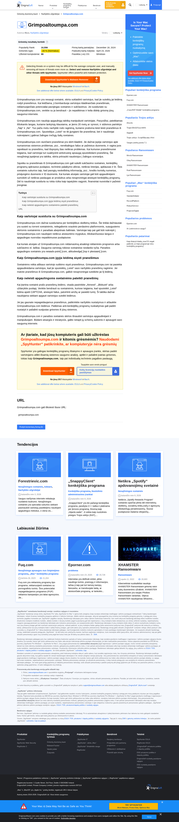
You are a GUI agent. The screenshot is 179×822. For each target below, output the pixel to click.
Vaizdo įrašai (52, 749)
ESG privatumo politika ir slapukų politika (146, 754)
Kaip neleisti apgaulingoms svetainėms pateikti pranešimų (50, 205)
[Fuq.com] (39, 549)
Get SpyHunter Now (138, 73)
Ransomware (125, 575)
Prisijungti (157, 5)
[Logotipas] (25, 5)
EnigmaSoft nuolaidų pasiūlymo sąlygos (149, 760)
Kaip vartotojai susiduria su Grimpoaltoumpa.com (46, 197)
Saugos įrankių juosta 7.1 (137, 143)
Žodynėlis (50, 753)
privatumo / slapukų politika (26, 650)
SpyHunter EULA (143, 739)
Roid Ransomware (134, 170)
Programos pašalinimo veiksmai (36, 778)
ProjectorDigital (133, 211)
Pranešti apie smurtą (115, 752)
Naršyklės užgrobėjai (50, 14)
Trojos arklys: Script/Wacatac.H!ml (140, 138)
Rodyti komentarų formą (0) (31, 427)
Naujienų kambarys (114, 739)
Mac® (86, 86)
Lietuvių (142, 5)
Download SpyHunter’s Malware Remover (66, 79)
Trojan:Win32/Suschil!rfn (136, 128)
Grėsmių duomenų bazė (27, 14)
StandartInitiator (133, 196)
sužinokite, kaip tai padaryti (36, 721)
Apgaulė (130, 133)
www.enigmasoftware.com (37, 672)
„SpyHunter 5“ (82, 739)
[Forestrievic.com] (39, 465)
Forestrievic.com (33, 481)
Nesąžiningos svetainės (30, 487)
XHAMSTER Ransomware (137, 105)
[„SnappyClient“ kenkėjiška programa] (89, 465)
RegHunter (81, 750)
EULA (77, 91)
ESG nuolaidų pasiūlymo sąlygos (146, 766)
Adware (48, 487)
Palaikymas (82, 5)
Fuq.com (130, 100)
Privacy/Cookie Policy (93, 91)
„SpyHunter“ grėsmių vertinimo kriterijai (65, 778)
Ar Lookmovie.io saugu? (136, 229)
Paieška (130, 5)
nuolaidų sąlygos (92, 705)
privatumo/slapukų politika (75, 705)
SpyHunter (21, 739)
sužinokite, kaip (80, 650)
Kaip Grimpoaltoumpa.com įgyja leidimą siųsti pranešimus (50, 201)
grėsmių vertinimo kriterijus (137, 718)
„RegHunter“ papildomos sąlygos (121, 778)
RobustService (132, 206)
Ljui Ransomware (134, 175)
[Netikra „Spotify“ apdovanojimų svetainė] (139, 465)
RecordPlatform (133, 201)
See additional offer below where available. (55, 91)
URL (20, 209)
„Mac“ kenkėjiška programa (44, 574)
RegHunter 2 (22, 746)
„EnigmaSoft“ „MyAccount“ (137, 685)
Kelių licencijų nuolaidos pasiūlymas (111, 4)
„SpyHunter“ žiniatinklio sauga (88, 746)
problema (73, 570)
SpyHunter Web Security (26, 743)
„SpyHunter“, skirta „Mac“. (87, 743)
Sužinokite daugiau (68, 818)
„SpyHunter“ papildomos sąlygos (95, 778)
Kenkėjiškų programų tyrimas (67, 5)
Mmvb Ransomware (135, 155)
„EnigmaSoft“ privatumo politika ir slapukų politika (149, 747)
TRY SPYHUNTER (133, 806)
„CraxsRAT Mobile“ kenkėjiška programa (143, 110)
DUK (95, 634)
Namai (40, 5)
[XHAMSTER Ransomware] (139, 549)
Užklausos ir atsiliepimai (116, 749)
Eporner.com (132, 95)
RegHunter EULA (143, 743)
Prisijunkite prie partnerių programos (116, 744)
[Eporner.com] (89, 549)
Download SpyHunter (54, 371)
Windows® (77, 86)
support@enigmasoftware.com (93, 685)
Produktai (53, 5)
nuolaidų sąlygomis (45, 650)
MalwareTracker (53, 746)
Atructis (130, 123)
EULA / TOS (150, 648)
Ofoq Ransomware (134, 160)
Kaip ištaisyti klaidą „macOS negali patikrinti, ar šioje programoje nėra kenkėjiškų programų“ (140, 243)
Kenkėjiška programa (79, 491)
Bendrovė (96, 5)
